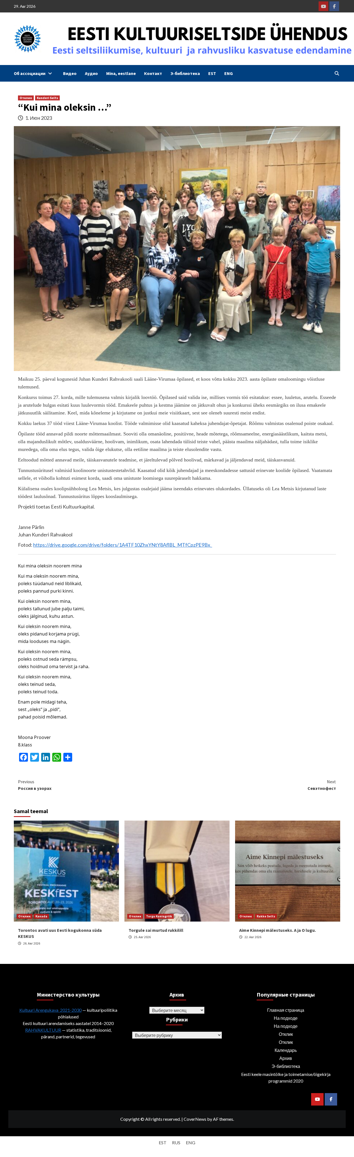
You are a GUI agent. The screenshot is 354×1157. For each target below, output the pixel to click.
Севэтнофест (322, 785)
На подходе (286, 1018)
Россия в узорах (34, 785)
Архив (285, 1058)
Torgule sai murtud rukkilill (156, 930)
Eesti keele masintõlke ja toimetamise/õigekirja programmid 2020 (285, 1077)
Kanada (41, 916)
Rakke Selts (266, 916)
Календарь (286, 1050)
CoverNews (195, 1119)
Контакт (153, 73)
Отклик (26, 98)
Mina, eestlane (121, 73)
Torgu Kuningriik (159, 916)
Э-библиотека (185, 73)
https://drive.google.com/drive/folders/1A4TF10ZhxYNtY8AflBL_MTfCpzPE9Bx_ (122, 545)
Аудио (91, 73)
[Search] (336, 73)
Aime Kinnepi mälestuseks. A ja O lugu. (277, 930)
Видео (70, 73)
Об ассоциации (29, 73)
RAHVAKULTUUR (43, 1030)
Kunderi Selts (47, 98)
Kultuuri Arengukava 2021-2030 (50, 1010)
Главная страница (285, 1010)
